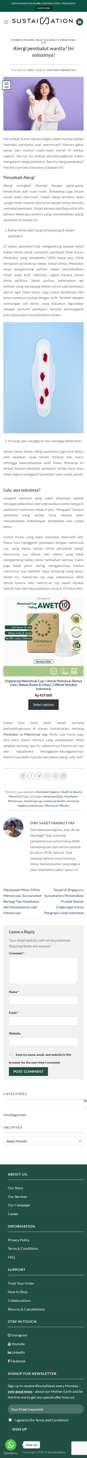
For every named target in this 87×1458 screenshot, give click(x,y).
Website (15, 1033)
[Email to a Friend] (47, 776)
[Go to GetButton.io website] (11, 1453)
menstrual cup (33, 801)
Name (14, 992)
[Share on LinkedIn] (63, 776)
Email (14, 1012)
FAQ (11, 1257)
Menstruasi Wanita (57, 805)
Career (13, 1214)
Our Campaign (19, 1205)
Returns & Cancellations (26, 1309)
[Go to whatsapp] (10, 1444)
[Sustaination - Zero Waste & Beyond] (42, 21)
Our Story (15, 1188)
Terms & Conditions (23, 1248)
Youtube (18, 1344)
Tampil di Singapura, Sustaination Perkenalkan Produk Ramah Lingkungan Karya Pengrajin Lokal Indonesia (64, 901)
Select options (43, 705)
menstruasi (36, 805)
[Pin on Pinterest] (55, 776)
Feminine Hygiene (23, 39)
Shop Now (43, 8)
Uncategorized (14, 1115)
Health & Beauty (47, 39)
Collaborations (19, 1300)
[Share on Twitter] (39, 776)
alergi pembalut (53, 796)
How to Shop (18, 1292)
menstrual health (54, 801)
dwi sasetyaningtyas (61, 70)
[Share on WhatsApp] (23, 776)
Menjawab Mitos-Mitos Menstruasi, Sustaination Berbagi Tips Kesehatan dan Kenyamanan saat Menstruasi (22, 901)
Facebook (17, 1361)
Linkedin (18, 1352)
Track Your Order (21, 1283)
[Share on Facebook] (31, 776)
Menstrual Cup (18, 796)
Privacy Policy (18, 1240)
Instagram (19, 1335)
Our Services (17, 1196)
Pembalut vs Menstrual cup (25, 734)
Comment (17, 953)
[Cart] (79, 22)
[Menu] (6, 21)
